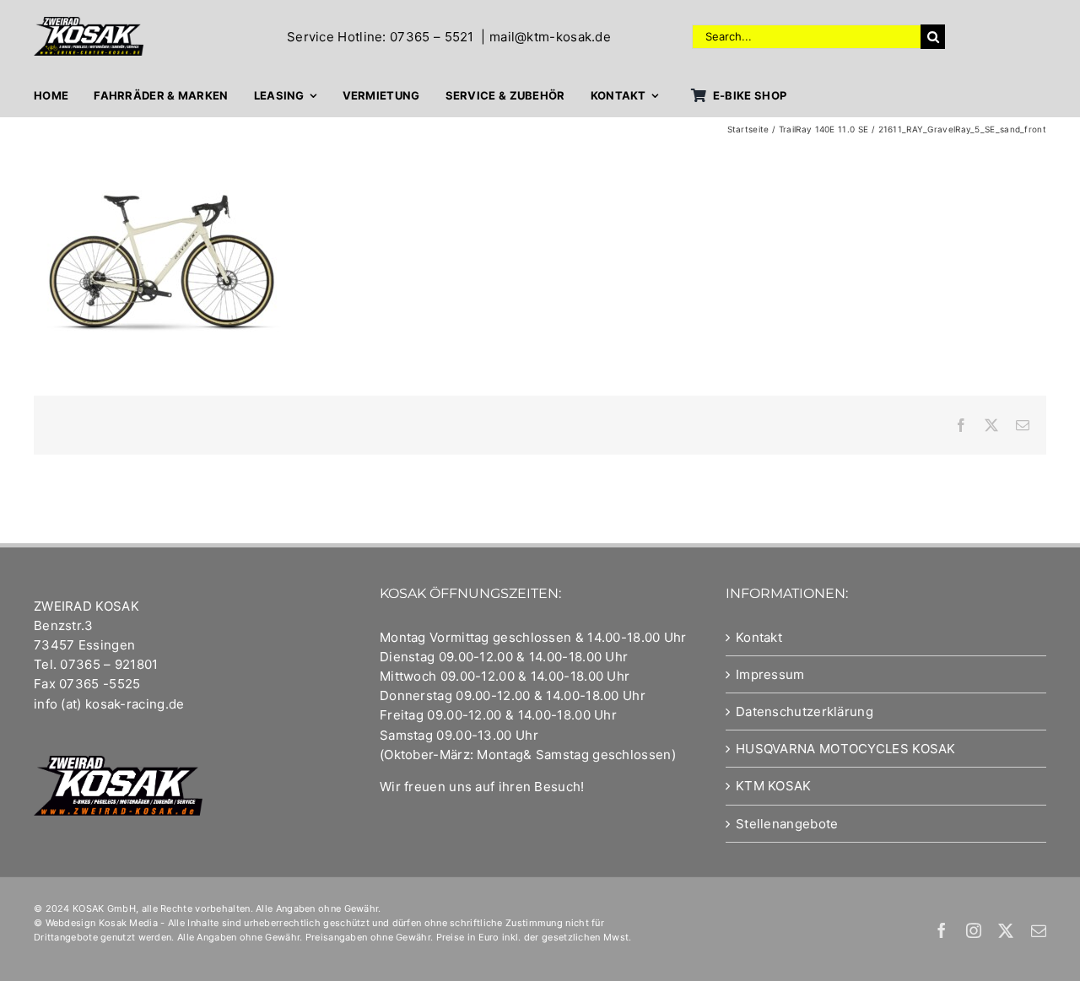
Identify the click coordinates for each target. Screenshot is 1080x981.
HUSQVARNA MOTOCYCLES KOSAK (846, 749)
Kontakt (759, 637)
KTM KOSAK (774, 786)
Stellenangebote (787, 824)
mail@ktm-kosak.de (550, 37)
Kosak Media (128, 923)
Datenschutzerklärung (804, 711)
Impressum (770, 674)
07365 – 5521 (432, 37)
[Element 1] (88, 23)
